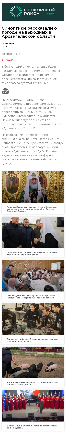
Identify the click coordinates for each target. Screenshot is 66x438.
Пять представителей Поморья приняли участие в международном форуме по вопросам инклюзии (31, 297)
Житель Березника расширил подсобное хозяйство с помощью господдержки (32, 383)
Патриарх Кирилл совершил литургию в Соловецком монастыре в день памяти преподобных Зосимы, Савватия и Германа (32, 209)
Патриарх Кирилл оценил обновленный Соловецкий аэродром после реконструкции (32, 253)
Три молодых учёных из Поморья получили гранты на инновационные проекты (33, 340)
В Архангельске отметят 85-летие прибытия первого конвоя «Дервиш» (32, 427)
